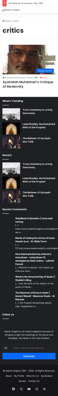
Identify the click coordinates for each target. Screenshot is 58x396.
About (9, 376)
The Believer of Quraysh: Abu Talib (25, 3)
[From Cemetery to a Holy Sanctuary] (11, 114)
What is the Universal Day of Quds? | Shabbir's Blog (35, 278)
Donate (22, 381)
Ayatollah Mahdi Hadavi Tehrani (19, 77)
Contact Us (33, 381)
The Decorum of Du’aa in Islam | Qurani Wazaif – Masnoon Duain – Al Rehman (35, 296)
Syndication (47, 376)
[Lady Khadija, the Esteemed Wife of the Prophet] (11, 128)
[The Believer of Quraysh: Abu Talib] (11, 143)
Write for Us (32, 376)
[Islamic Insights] (11, 10)
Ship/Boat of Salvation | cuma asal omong (34, 220)
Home (8, 21)
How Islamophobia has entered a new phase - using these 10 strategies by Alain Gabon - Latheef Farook (34, 259)
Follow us (8, 314)
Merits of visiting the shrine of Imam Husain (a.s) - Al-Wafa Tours (35, 240)
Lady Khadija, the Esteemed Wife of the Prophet (39, 125)
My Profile (19, 376)
